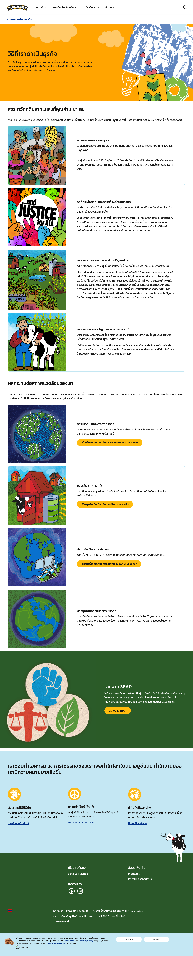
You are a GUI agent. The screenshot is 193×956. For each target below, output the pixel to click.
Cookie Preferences (56, 943)
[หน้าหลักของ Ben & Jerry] (17, 7)
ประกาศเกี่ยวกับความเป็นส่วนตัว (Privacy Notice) (118, 911)
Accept (156, 939)
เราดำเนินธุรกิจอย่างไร (140, 879)
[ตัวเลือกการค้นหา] (185, 7)
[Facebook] (71, 891)
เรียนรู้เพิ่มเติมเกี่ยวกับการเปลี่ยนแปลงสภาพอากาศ (109, 443)
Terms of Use (69, 940)
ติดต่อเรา (110, 7)
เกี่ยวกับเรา (90, 7)
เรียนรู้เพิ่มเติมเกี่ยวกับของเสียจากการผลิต (105, 504)
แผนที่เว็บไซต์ (118, 916)
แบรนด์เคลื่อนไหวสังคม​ (64, 7)
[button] (11, 910)
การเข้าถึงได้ (102, 916)
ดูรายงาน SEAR (120, 711)
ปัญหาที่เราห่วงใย (137, 823)
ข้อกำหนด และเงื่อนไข (77, 911)
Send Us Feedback (78, 874)
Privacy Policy (86, 940)
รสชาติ (39, 7)
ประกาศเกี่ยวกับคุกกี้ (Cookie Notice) (73, 916)
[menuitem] (40, 7)
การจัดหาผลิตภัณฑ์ (18, 823)
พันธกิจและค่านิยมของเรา (82, 822)
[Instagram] (80, 891)
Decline (129, 939)
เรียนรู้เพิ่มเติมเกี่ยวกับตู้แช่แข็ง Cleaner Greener (109, 564)
